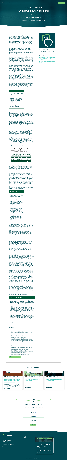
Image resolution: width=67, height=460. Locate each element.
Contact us (61, 2)
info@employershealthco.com (8, 444)
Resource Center (49, 2)
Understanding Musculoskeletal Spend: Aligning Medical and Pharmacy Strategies (47, 58)
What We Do (29, 2)
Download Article (15, 356)
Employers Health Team (36, 17)
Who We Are (42, 2)
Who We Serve (36, 2)
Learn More (7, 388)
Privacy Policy (25, 436)
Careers (24, 437)
